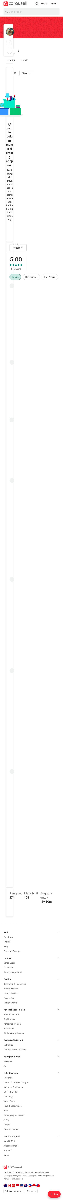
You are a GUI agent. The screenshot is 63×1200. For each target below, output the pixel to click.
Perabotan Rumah (12, 1024)
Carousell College (12, 951)
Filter (24, 73)
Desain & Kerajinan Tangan (16, 1082)
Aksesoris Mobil (11, 1145)
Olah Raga (8, 1096)
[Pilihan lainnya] (18, 51)
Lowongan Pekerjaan (12, 1175)
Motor (6, 1155)
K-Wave (7, 1124)
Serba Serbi (9, 963)
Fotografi (8, 1077)
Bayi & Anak (9, 1019)
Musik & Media (10, 1092)
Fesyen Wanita (10, 1002)
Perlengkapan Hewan (14, 1115)
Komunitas (8, 967)
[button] (7, 42)
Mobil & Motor (10, 1141)
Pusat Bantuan (10, 1172)
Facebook (8, 937)
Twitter (7, 941)
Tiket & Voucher (11, 1129)
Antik (6, 1110)
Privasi (6, 1179)
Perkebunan (9, 1028)
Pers (32, 1172)
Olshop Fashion (11, 993)
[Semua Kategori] (36, 3)
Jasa (6, 1066)
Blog (6, 946)
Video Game (9, 1101)
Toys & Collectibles (13, 1106)
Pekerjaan (8, 1061)
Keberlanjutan (42, 1172)
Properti (7, 1150)
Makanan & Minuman (13, 1087)
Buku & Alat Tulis (11, 1014)
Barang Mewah (11, 988)
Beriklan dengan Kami (32, 1175)
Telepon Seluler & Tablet (15, 1049)
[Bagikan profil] (14, 51)
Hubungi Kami (23, 1172)
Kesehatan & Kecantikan (15, 984)
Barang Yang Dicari (13, 972)
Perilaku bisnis (17, 1179)
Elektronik (8, 1045)
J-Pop (6, 1120)
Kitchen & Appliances (14, 1033)
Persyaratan (48, 1175)
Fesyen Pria (9, 998)
